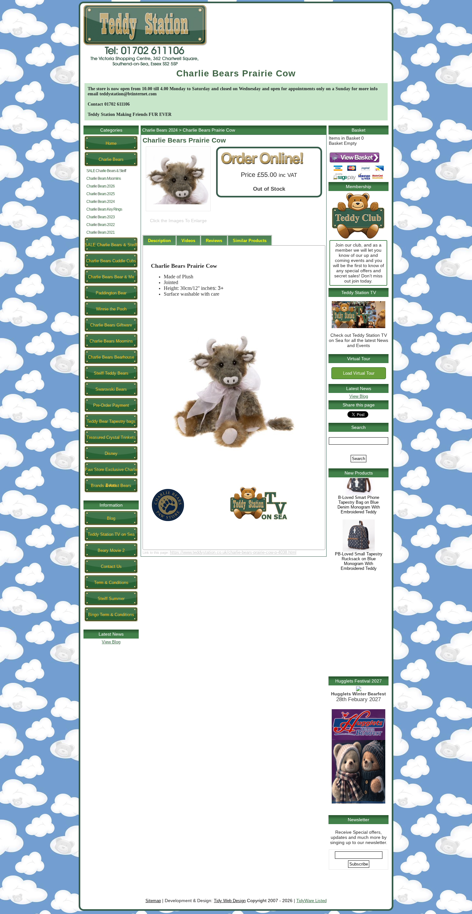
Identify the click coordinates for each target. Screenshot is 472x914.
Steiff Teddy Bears (111, 373)
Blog (111, 518)
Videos (188, 240)
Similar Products (250, 240)
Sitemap (153, 900)
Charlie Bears (111, 159)
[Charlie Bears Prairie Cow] (178, 211)
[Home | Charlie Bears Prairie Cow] (145, 67)
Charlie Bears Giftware (111, 325)
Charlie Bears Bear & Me (111, 276)
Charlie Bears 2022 (100, 224)
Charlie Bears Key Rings (104, 209)
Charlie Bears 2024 (100, 201)
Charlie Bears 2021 (100, 232)
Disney (111, 453)
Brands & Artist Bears (111, 485)
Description (159, 240)
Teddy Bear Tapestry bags (111, 421)
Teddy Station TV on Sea (111, 534)
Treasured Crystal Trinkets (111, 437)
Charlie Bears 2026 (100, 186)
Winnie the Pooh (111, 309)
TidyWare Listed (311, 900)
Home (111, 143)
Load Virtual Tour (358, 373)
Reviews (214, 240)
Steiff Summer (111, 598)
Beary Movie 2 (111, 550)
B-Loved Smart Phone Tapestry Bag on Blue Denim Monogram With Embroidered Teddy (358, 519)
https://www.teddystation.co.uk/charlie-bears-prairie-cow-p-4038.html (233, 552)
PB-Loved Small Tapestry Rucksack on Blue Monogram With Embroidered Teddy (358, 576)
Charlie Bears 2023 (100, 217)
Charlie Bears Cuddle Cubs (111, 260)
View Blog (111, 642)
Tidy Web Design (230, 900)
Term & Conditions (111, 582)
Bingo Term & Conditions (111, 614)
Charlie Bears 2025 (100, 194)
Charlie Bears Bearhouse (111, 357)
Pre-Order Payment (111, 405)
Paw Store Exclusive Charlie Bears (111, 472)
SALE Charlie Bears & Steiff (106, 171)
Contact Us (111, 566)
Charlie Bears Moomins (103, 178)
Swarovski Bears (111, 389)
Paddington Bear (111, 293)
